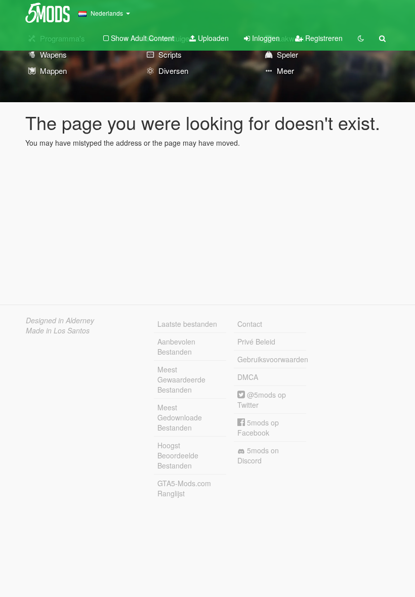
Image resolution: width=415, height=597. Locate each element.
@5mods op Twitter (261, 400)
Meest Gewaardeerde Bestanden (181, 379)
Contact (249, 324)
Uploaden (212, 38)
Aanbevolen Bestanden (176, 346)
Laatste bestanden (187, 324)
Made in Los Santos (58, 330)
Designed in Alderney (60, 320)
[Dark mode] (360, 38)
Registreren (323, 38)
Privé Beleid (256, 341)
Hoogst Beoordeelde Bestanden (177, 455)
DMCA (247, 377)
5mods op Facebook (258, 427)
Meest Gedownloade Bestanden (179, 417)
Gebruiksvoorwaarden (271, 359)
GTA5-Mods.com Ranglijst (184, 488)
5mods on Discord (258, 455)
